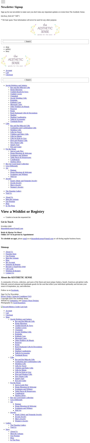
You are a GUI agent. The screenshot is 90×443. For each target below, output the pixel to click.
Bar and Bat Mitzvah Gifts (20, 88)
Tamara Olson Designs (30, 301)
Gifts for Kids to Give (18, 138)
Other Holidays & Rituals (19, 107)
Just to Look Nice (16, 151)
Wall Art (13, 177)
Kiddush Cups (15, 102)
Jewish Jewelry (16, 183)
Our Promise (10, 201)
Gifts (7, 124)
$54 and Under (15, 147)
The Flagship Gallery (13, 191)
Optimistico (14, 301)
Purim (12, 111)
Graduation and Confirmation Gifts (23, 128)
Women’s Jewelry (16, 187)
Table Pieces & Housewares (20, 157)
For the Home (11, 149)
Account (9, 70)
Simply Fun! (15, 145)
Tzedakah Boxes (16, 121)
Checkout (9, 75)
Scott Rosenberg (19, 303)
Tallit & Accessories (17, 119)
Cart (7, 73)
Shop (7, 317)
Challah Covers (16, 94)
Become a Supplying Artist (16, 267)
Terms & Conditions (19, 296)
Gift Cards (9, 269)
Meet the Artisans (12, 199)
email (25, 239)
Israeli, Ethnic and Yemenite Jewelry (23, 181)
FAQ (29, 296)
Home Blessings (16, 90)
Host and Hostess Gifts (18, 141)
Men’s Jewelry (15, 185)
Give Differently (12, 166)
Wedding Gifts (15, 130)
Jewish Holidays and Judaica (16, 85)
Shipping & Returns (13, 264)
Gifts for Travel (16, 132)
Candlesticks (15, 160)
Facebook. (15, 290)
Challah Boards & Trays (19, 92)
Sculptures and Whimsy (19, 155)
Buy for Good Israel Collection (17, 164)
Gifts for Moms (16, 136)
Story (8, 429)
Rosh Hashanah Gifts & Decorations (23, 113)
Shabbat (13, 115)
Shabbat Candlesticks (18, 117)
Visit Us (9, 193)
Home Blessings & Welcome (21, 153)
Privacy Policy (6, 296)
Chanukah (14, 96)
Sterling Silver (15, 162)
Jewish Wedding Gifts (18, 98)
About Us (9, 197)
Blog (7, 204)
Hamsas (13, 170)
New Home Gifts (16, 143)
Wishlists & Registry (13, 271)
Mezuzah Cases (16, 104)
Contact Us (10, 273)
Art (7, 168)
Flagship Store (11, 254)
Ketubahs (13, 100)
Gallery (8, 423)
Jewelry (8, 179)
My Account (10, 262)
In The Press (10, 206)
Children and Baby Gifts (19, 134)
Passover (13, 109)
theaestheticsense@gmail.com (12, 228)
